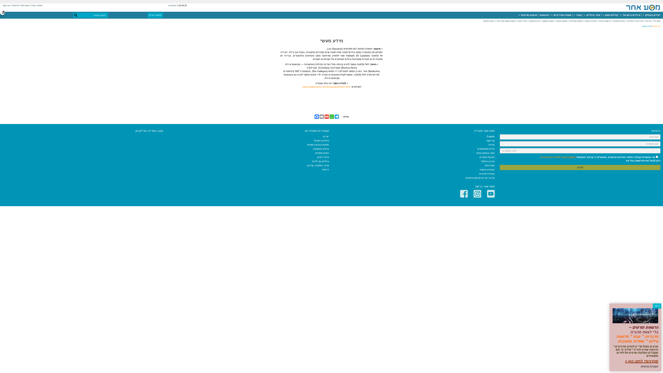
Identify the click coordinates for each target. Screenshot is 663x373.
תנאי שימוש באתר (485, 153)
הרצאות (544, 15)
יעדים (326, 136)
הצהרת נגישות (487, 169)
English (491, 136)
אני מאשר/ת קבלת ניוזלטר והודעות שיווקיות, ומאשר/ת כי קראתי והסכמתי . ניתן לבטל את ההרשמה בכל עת (600, 159)
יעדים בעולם (652, 15)
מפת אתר (489, 165)
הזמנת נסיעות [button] (528, 15)
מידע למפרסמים (486, 148)
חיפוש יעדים (155, 15)
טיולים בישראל (631, 15)
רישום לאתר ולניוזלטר (21, 5)
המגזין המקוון (548, 21)
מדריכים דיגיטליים (635, 21)
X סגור (657, 306)
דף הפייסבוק (535, 21)
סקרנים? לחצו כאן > (641, 361)
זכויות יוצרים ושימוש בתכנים (480, 177)
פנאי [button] (578, 15)
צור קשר (490, 140)
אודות (492, 144)
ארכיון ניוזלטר (488, 161)
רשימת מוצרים (487, 157)
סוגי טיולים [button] (593, 15)
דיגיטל (325, 169)
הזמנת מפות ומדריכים (506, 21)
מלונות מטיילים (576, 21)
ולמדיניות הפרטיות (551, 157)
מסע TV (656, 21)
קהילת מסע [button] (611, 15)
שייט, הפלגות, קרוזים (318, 165)
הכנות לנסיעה (619, 21)
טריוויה (648, 21)
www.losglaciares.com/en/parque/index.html (326, 86)
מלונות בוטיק (561, 21)
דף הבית (656, 26)
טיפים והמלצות (321, 148)
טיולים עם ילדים (320, 161)
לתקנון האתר (568, 157)
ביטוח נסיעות (489, 21)
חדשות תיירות (605, 21)
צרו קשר (6, 5)
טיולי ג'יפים (522, 21)
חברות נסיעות (591, 21)
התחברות (172, 5)
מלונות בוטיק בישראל (318, 144)
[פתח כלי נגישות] (2, 12)
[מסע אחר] (643, 7)
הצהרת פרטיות (487, 173)
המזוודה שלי (37, 5)
